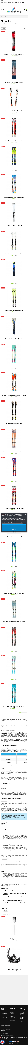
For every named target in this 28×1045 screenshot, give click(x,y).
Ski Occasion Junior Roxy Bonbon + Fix (14, 536)
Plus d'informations (6, 522)
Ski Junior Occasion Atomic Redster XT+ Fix (14, 508)
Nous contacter (4, 1017)
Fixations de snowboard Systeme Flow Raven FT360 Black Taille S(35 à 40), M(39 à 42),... (14, 969)
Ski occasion (13, 1017)
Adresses (3, 1016)
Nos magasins (23, 1012)
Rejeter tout (14, 526)
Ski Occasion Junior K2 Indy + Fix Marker (14, 480)
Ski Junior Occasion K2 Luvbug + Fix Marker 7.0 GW (14, 451)
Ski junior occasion (18, 23)
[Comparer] (14, 50)
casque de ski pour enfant (18, 835)
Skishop (21, 1021)
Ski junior (4, 908)
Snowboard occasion (13, 1021)
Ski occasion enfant (5, 858)
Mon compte (4, 1012)
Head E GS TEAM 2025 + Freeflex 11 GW (14, 225)
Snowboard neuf (14, 1019)
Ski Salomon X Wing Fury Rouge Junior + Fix (14, 649)
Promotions (13, 1010)
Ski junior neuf (4, 23)
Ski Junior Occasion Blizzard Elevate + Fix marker (14, 621)
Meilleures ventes (14, 1014)
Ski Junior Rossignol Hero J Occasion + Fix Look (14, 140)
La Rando (21, 1043)
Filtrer (4, 28)
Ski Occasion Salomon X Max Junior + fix (14, 310)
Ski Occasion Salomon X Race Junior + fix (14, 338)
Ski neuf (12, 1016)
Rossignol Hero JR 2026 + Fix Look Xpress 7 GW (14, 54)
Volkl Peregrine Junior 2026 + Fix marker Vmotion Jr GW (14, 707)
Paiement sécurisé (22, 1018)
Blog (21, 1022)
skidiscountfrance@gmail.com (8, 1035)
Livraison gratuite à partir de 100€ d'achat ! (16, 2)
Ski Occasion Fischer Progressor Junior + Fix (14, 253)
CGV (21, 1019)
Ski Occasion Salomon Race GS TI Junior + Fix (14, 282)
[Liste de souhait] (12, 50)
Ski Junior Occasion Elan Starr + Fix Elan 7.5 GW (14, 366)
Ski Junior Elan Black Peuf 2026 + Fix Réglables (14, 197)
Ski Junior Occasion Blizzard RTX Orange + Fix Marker (14, 395)
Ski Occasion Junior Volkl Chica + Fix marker (14, 678)
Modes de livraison (4, 2)
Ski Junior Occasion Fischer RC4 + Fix (14, 423)
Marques (12, 1023)
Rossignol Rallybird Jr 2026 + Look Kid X (14, 82)
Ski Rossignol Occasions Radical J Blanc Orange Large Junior (14, 111)
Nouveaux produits (13, 1013)
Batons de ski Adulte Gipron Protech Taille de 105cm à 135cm (14, 939)
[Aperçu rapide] (15, 50)
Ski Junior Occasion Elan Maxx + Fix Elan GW (14, 565)
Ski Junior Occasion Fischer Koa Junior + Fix (14, 593)
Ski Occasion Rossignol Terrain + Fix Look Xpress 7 (14, 169)
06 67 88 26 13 (5, 1033)
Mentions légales (23, 1016)
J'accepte (14, 529)
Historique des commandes (4, 1014)
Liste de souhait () (24, 4)
